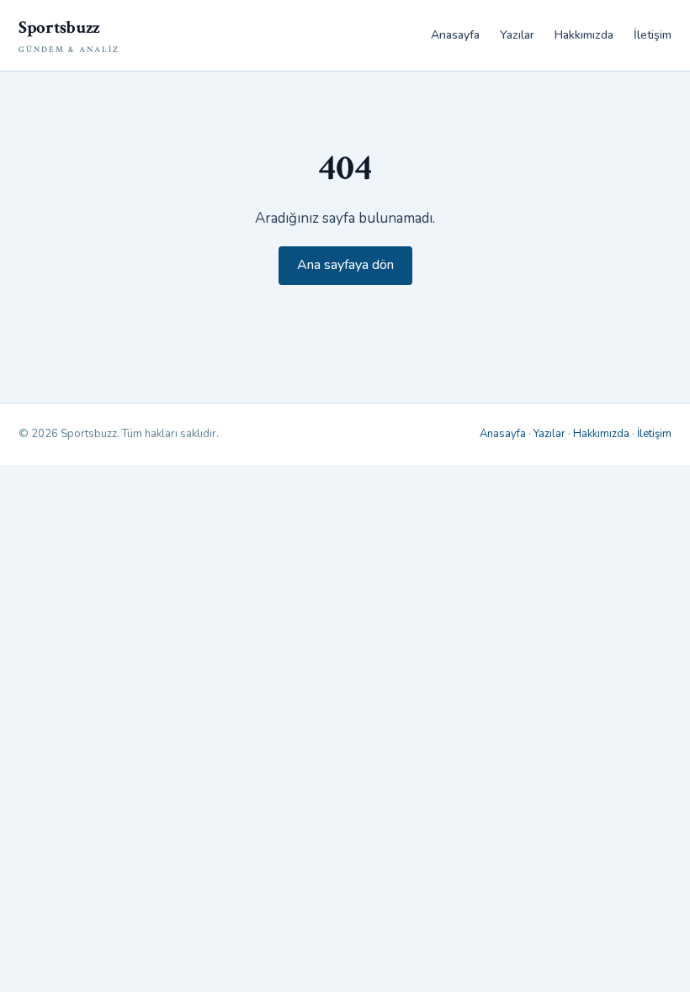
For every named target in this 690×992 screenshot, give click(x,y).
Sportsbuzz (69, 35)
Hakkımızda (584, 35)
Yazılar (517, 35)
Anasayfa (455, 35)
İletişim (652, 35)
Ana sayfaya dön (345, 265)
